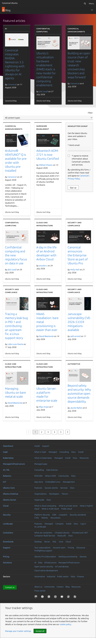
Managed (53, 452)
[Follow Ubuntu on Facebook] (43, 597)
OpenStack (8, 446)
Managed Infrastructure (69, 562)
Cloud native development (46, 570)
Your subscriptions (42, 547)
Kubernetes (8, 458)
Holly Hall (74, 269)
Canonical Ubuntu (10, 3)
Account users (59, 547)
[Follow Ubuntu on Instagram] (56, 597)
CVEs (36, 518)
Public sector (62, 576)
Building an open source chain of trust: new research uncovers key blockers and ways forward (79, 65)
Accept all (40, 631)
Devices (83, 556)
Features (38, 488)
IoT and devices (62, 566)
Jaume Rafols (76, 408)
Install (37, 446)
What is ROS (50, 476)
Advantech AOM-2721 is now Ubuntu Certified (47, 154)
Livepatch (63, 515)
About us (38, 587)
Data (40, 562)
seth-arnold (75, 336)
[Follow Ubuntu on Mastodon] (36, 597)
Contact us (9, 587)
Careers (60, 587)
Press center (40, 591)
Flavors (65, 494)
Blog (68, 587)
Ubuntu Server (9, 500)
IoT (4, 482)
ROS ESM (38, 476)
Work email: (74, 145)
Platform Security (42, 515)
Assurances (55, 518)
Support (45, 446)
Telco (72, 576)
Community (63, 476)
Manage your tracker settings (18, 631)
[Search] (85, 3)
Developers (54, 494)
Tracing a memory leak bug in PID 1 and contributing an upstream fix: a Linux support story (16, 326)
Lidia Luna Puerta (15, 344)
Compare (59, 524)
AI (35, 562)
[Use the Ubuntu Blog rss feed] (75, 597)
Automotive (39, 576)
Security (6, 515)
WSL (54, 541)
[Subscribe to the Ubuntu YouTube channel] (62, 597)
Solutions (7, 562)
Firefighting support (43, 550)
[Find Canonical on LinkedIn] (49, 597)
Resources (84, 458)
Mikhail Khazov (46, 165)
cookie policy (65, 624)
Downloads (8, 541)
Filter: (90, 113)
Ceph (5, 452)
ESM (54, 515)
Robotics (7, 476)
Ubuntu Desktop (10, 494)
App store (38, 482)
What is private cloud (68, 506)
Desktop (38, 541)
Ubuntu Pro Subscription (45, 556)
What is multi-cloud (50, 509)
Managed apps (40, 464)
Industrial (51, 576)
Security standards (78, 515)
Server (47, 541)
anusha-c (43, 265)
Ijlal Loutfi (43, 91)
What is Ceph (40, 452)
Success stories (51, 488)
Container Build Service (44, 535)
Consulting (64, 452)
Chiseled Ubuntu (62, 533)
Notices (44, 518)
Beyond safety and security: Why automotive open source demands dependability (79, 393)
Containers (8, 533)
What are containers (43, 533)
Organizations (40, 494)
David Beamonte (46, 336)
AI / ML (6, 470)
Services (64, 488)
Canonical (12, 84)
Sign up (73, 187)
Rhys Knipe (44, 407)
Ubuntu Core (9, 488)
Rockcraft (62, 535)
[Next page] (68, 432)
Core (61, 541)
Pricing (71, 547)
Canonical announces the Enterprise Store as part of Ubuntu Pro (78, 255)
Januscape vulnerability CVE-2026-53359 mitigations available (79, 322)
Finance (80, 576)
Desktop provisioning (67, 556)
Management (69, 482)
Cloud (5, 506)
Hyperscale (39, 500)
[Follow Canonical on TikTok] (69, 597)
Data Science (52, 470)
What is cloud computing (45, 506)
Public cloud (66, 509)
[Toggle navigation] (92, 10)
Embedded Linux (53, 482)
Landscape (8, 524)
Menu (91, 3)
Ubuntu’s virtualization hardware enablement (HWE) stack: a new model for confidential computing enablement (46, 69)
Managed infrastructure (14, 464)
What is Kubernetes (43, 458)
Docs (73, 452)
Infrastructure (50, 562)
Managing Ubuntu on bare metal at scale (15, 392)
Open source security (43, 566)
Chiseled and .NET (80, 533)
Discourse (80, 547)
